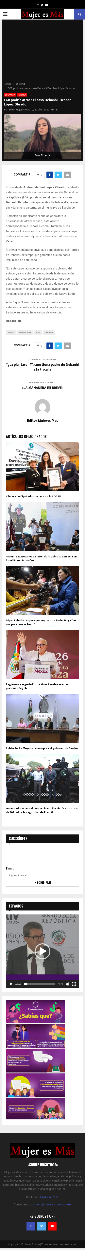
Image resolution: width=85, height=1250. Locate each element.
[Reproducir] (11, 984)
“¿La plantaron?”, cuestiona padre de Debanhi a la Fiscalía (42, 367)
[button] (42, 951)
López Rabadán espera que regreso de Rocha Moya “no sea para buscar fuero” (41, 622)
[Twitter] (41, 1226)
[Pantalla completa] (74, 984)
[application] (42, 951)
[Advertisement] (42, 52)
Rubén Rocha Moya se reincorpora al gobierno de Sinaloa (42, 748)
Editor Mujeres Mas (19, 109)
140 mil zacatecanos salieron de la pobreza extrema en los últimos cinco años (41, 558)
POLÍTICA (22, 95)
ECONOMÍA (10, 95)
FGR (38, 333)
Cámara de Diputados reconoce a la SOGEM (33, 496)
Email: (10, 868)
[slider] (39, 984)
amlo (11, 333)
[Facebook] (30, 1226)
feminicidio (25, 333)
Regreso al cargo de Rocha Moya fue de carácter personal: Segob (37, 686)
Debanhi (49, 333)
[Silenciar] (68, 984)
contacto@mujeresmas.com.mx (51, 1204)
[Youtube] (52, 1226)
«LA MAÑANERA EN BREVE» (42, 388)
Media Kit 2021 (49, 1197)
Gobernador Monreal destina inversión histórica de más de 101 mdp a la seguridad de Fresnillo (42, 810)
